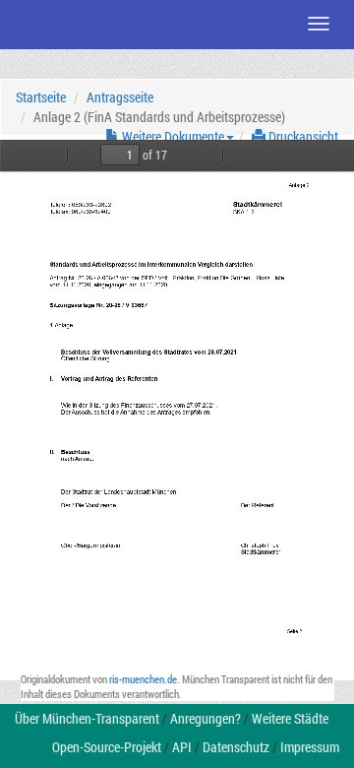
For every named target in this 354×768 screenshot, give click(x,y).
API (182, 746)
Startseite (41, 97)
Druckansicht (302, 136)
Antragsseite (120, 97)
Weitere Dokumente (171, 136)
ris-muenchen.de (143, 679)
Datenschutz (236, 746)
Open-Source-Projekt (106, 746)
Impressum (309, 746)
